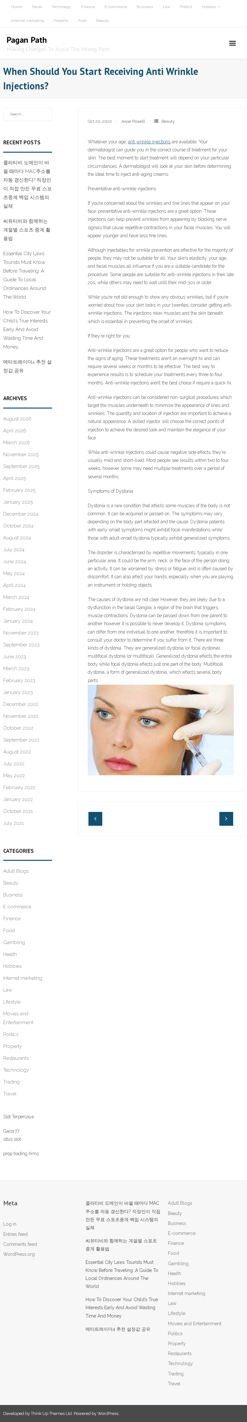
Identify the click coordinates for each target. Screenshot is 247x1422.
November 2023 (21, 633)
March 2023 (16, 668)
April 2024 (14, 585)
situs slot (12, 1139)
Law (166, 6)
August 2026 (17, 419)
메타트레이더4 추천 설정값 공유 (27, 366)
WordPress (107, 1413)
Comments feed (20, 1244)
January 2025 (18, 502)
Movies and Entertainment (18, 1018)
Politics (186, 6)
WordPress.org (19, 1254)
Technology (61, 6)
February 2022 (19, 787)
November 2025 (21, 454)
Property (61, 20)
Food (82, 20)
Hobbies (209, 6)
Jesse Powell (133, 121)
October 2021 (18, 811)
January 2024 (18, 621)
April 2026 (14, 431)
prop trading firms (21, 1153)
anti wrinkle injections (149, 141)
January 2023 (18, 692)
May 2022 (14, 776)
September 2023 (21, 645)
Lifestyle (12, 1002)
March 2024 (16, 597)
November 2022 (21, 716)
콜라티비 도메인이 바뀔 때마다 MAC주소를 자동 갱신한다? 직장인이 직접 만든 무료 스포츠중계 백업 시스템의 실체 (27, 184)
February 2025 (19, 490)
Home (16, 6)
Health (10, 954)
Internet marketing (27, 20)
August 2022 (17, 752)
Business (145, 6)
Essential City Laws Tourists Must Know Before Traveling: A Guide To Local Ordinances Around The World (24, 275)
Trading (11, 1082)
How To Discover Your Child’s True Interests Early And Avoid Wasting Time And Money (27, 329)
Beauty (102, 20)
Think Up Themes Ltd (51, 1413)
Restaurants (16, 1058)
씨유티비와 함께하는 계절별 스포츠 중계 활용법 (26, 229)
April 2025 (14, 478)
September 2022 (21, 740)
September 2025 (21, 466)
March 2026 (16, 443)
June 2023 (14, 657)
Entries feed (15, 1234)
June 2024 (14, 561)
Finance (88, 6)
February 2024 (19, 609)
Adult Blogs (16, 871)
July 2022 (13, 764)
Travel (37, 6)
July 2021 (13, 823)
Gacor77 (11, 1131)
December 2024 (20, 514)
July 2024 (13, 550)
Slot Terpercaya (18, 1116)
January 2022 (18, 799)
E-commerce (116, 6)
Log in (9, 1224)
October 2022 (18, 728)
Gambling (14, 942)
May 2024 (14, 573)
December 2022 (20, 704)
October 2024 (18, 526)
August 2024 (17, 538)
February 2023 (19, 680)
